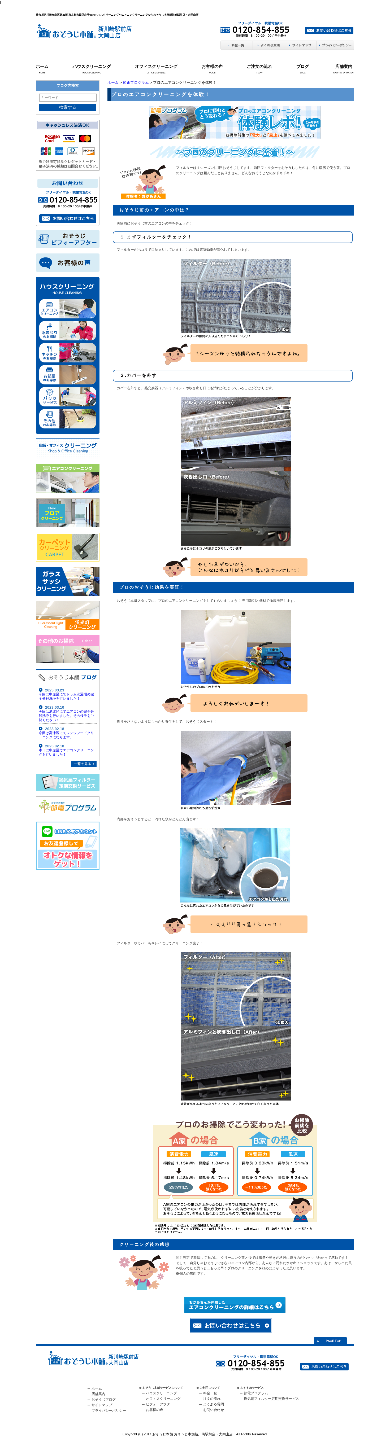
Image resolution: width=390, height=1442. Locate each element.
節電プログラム (136, 82)
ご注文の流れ (259, 66)
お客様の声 (212, 66)
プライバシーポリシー (109, 1411)
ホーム (42, 66)
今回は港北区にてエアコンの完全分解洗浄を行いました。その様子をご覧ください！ (66, 715)
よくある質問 (213, 1404)
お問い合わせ (213, 1410)
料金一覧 (210, 1393)
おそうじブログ (104, 1399)
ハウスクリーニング (92, 66)
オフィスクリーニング (156, 66)
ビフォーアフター (160, 1404)
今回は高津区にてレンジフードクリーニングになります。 (66, 735)
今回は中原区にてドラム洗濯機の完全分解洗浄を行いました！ (66, 696)
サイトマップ (102, 1405)
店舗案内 (343, 66)
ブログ (302, 66)
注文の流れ (211, 1399)
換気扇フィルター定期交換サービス (271, 1399)
